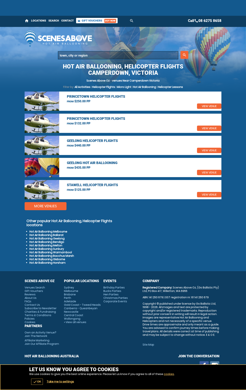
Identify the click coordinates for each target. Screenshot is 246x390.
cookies (169, 374)
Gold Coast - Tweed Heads (82, 305)
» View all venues (75, 322)
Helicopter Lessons (170, 87)
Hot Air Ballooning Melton (45, 245)
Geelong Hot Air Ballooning (92, 163)
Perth (67, 298)
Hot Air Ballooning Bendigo (46, 242)
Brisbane (70, 294)
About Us (31, 298)
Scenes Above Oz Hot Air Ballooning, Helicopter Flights (89, 38)
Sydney (69, 287)
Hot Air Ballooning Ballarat (46, 235)
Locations (38, 20)
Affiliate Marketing (42, 342)
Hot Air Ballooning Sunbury (46, 249)
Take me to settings (60, 381)
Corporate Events (115, 301)
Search (53, 20)
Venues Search (35, 287)
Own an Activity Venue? (40, 334)
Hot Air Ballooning (144, 87)
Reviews (30, 294)
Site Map (148, 345)
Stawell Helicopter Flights (92, 185)
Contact (67, 20)
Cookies (30, 322)
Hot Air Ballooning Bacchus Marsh (51, 256)
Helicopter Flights (103, 87)
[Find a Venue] (118, 55)
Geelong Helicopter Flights (92, 141)
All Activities (82, 87)
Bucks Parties (112, 291)
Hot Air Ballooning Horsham (47, 263)
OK (37, 382)
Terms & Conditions (38, 315)
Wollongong (72, 319)
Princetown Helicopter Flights (96, 96)
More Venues (45, 206)
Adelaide (70, 301)
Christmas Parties (115, 298)
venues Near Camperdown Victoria (136, 80)
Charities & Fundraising (40, 312)
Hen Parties (111, 294)
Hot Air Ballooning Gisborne (47, 259)
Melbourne (71, 291)
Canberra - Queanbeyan (80, 308)
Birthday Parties (114, 287)
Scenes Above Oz (98, 80)
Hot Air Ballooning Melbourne (48, 231)
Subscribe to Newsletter (41, 308)
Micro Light (124, 87)
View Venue (209, 106)
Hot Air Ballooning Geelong (47, 238)
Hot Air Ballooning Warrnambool (50, 252)
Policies (30, 319)
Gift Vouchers (96, 20)
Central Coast (73, 315)
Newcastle (71, 312)
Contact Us (32, 305)
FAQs (28, 301)
